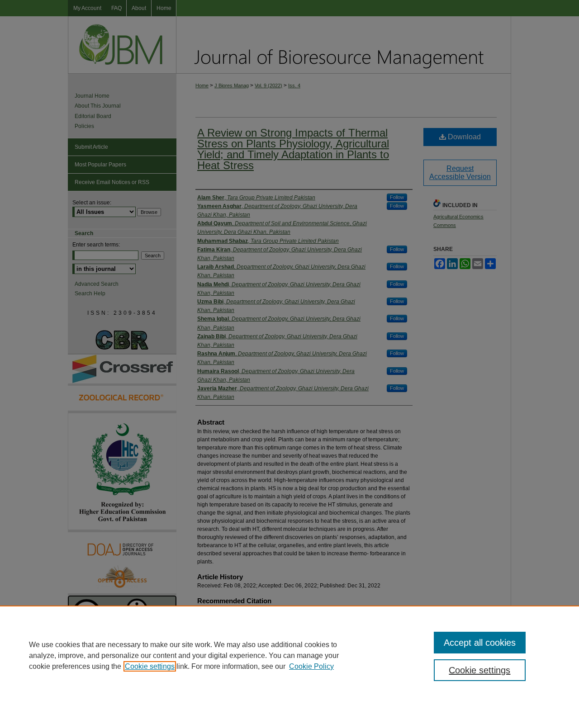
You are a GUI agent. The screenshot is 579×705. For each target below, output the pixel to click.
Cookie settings (150, 666)
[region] (289, 655)
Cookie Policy (311, 666)
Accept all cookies (480, 643)
